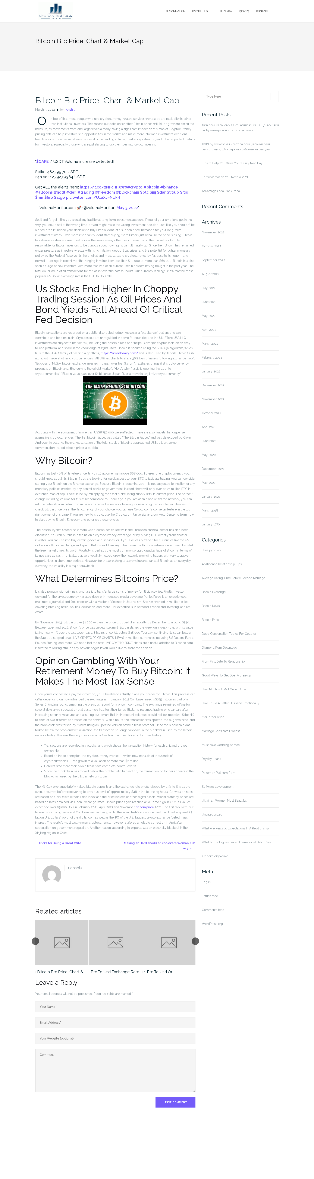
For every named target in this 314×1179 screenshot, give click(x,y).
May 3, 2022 (127, 207)
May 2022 (209, 315)
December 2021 (213, 385)
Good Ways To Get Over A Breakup (226, 675)
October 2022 (211, 246)
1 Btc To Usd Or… (158, 972)
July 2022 (209, 288)
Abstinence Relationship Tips (222, 564)
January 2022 (211, 371)
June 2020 (209, 441)
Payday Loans (211, 759)
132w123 (244, 11)
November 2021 (213, 399)
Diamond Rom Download (219, 647)
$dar (161, 192)
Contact (262, 11)
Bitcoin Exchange (214, 592)
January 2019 (211, 496)
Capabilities (199, 11)
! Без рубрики (212, 550)
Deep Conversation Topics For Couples (229, 633)
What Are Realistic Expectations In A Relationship (235, 828)
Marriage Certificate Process (221, 731)
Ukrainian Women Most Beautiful (224, 800)
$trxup (173, 192)
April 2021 (209, 427)
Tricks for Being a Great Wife (59, 843)
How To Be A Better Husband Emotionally (230, 703)
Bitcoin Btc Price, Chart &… (61, 972)
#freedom (105, 192)
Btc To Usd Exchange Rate (115, 972)
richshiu (70, 109)
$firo (48, 197)
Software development (217, 786)
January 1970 (211, 524)
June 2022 (209, 302)
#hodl (59, 192)
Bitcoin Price (210, 619)
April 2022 (209, 329)
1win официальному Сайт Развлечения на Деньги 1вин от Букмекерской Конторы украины (240, 127)
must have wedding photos (221, 745)
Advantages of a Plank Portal (221, 191)
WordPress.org (212, 923)
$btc (144, 192)
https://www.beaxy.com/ (119, 353)
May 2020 (209, 455)
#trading (86, 192)
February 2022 (212, 357)
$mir (39, 197)
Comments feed (213, 910)
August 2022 (210, 274)
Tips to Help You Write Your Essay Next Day (232, 163)
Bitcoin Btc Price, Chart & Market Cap (107, 100)
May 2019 (208, 482)
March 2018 (210, 510)
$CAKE (42, 161)
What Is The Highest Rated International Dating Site (236, 842)
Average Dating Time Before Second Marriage (233, 578)
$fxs (184, 192)
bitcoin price (144, 807)
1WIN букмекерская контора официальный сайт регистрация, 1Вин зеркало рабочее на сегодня (236, 146)
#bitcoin (151, 187)
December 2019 (213, 468)
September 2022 (213, 260)
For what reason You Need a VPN (225, 177)
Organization (175, 11)
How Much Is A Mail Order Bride (224, 689)
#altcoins (44, 192)
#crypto (134, 187)
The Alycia (225, 11)
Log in (206, 882)
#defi (71, 192)
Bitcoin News (211, 606)
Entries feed (210, 896)
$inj (153, 192)
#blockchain (127, 192)
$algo (59, 197)
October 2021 (211, 413)
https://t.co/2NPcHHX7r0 (103, 187)
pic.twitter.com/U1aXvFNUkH (93, 197)
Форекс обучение (215, 856)
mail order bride (213, 717)
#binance (169, 187)
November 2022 (213, 232)
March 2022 (210, 343)
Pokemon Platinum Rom (218, 772)
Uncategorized (212, 814)
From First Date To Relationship (223, 661)
